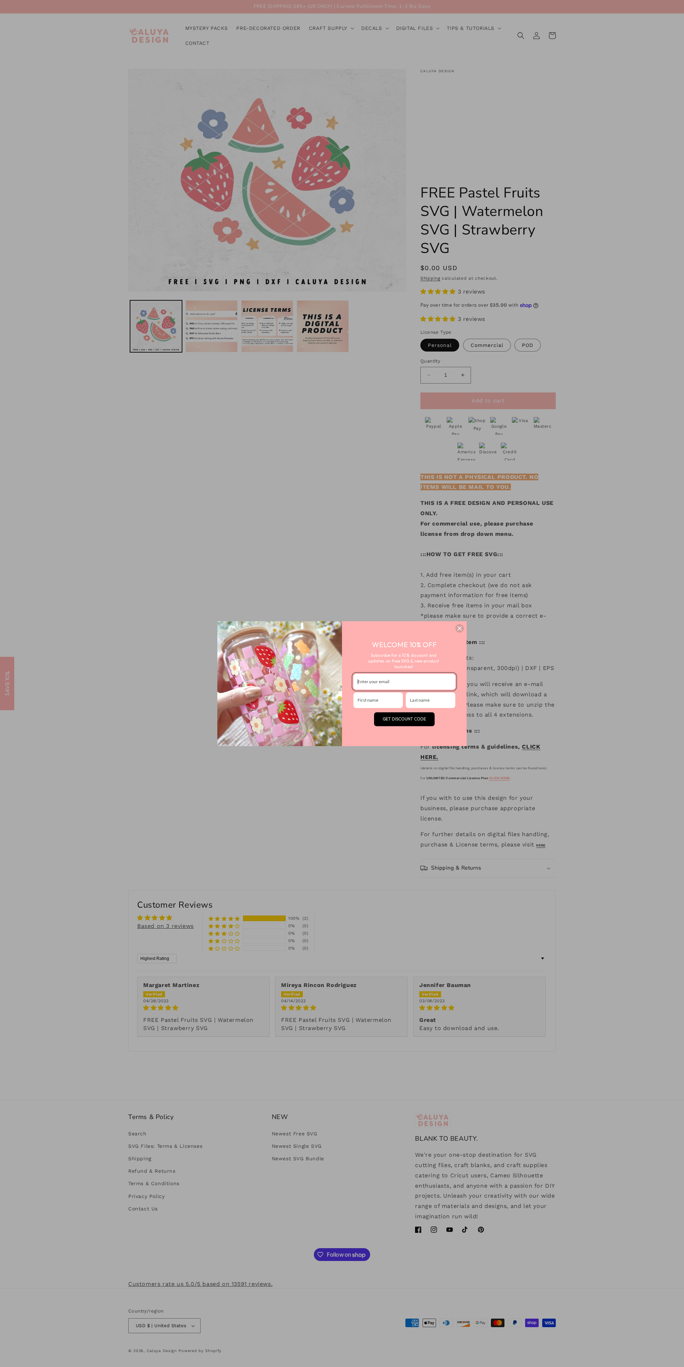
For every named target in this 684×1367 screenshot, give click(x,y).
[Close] (459, 628)
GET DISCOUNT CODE (404, 719)
